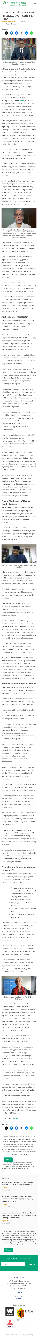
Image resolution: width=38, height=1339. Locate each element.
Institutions (29, 1164)
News (3, 1166)
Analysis (5, 1187)
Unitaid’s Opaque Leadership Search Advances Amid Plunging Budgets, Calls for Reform (18, 1198)
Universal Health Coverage (19, 1168)
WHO (15, 1118)
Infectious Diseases (18, 1164)
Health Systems (21, 1162)
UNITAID (4, 1204)
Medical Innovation (8, 21)
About (19, 1293)
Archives (19, 1299)
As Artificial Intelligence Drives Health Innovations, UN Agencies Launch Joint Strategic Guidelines (19, 1215)
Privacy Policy (19, 1296)
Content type (11, 1162)
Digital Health (6, 1220)
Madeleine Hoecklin (9, 24)
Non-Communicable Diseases (15, 1166)
